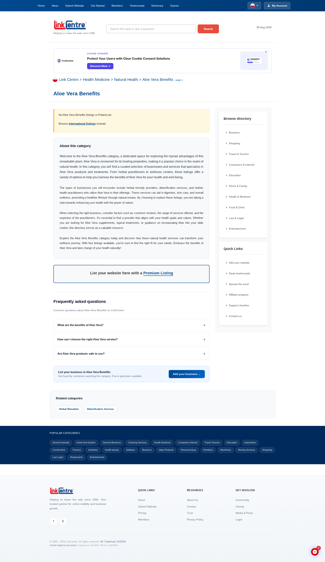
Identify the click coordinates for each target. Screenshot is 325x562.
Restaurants (76, 457)
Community (242, 499)
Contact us (235, 316)
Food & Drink (237, 207)
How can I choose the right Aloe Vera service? (87, 339)
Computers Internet (187, 442)
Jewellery (93, 450)
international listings (82, 123)
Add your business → (187, 373)
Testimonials (137, 5)
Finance (77, 450)
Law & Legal (236, 218)
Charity (240, 506)
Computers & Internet (241, 164)
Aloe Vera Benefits (157, 80)
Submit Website (74, 5)
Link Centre (68, 80)
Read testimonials (239, 273)
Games (174, 5)
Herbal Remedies (69, 409)
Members (117, 5)
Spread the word (239, 284)
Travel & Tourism (239, 153)
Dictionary (157, 5)
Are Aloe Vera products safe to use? (81, 353)
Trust (190, 512)
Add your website (239, 262)
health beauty (112, 450)
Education (235, 175)
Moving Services (246, 450)
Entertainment (237, 228)
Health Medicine (96, 80)
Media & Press (244, 512)
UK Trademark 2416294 (113, 541)
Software (130, 450)
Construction (58, 450)
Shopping (234, 143)
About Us (192, 499)
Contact (191, 506)
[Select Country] (55, 80)
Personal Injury (188, 450)
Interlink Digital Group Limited (63, 545)
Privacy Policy (195, 519)
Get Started (98, 5)
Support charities (239, 305)
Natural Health (126, 80)
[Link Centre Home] (76, 25)
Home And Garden (86, 442)
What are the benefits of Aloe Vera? (80, 325)
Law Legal (57, 457)
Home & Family (238, 185)
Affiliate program (238, 294)
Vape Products (166, 450)
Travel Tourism (212, 442)
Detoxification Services (100, 409)
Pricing (142, 512)
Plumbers (208, 450)
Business (234, 132)
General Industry (60, 442)
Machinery (225, 450)
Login (239, 519)
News (55, 5)
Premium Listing (158, 273)
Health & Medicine (240, 196)
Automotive (250, 442)
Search (208, 28)
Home (41, 5)
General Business (112, 442)
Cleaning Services (137, 442)
